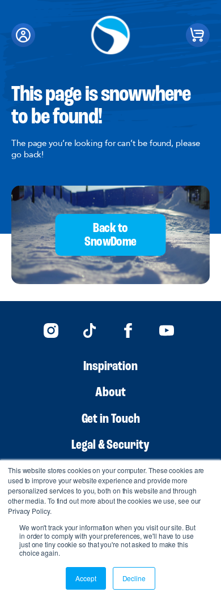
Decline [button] (134, 578)
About (110, 393)
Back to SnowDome (110, 235)
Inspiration (110, 367)
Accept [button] (85, 578)
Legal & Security (110, 445)
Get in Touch (111, 419)
